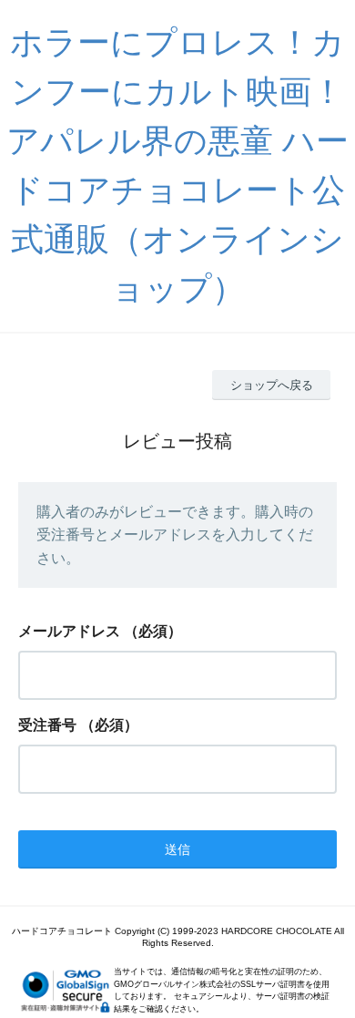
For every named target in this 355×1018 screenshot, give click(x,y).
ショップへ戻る (271, 385)
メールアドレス (69, 631)
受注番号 (47, 725)
